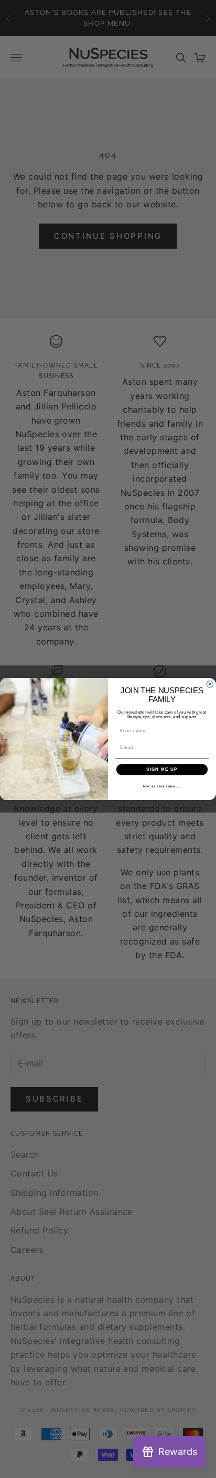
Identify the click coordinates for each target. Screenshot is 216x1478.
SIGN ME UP (162, 769)
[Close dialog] (210, 684)
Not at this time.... (162, 786)
